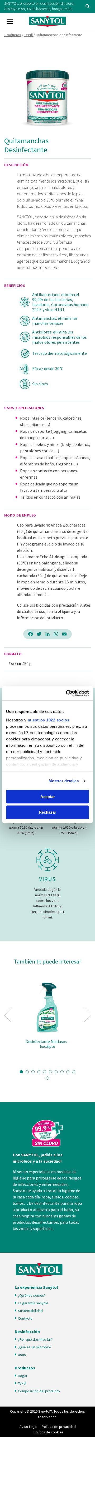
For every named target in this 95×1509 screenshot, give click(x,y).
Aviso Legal (28, 1426)
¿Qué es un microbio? (34, 1347)
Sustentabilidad (30, 1310)
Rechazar (47, 812)
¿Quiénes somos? (32, 1295)
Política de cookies (49, 1432)
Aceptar (47, 796)
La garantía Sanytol (33, 1303)
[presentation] (7, 1015)
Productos (12, 34)
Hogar (22, 1375)
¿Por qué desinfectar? (35, 1339)
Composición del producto (39, 1391)
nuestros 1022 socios (48, 720)
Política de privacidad (59, 1426)
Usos (22, 1354)
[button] (21, 1071)
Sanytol (47, 21)
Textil (28, 34)
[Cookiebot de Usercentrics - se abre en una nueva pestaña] (67, 693)
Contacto (25, 1318)
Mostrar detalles (64, 781)
